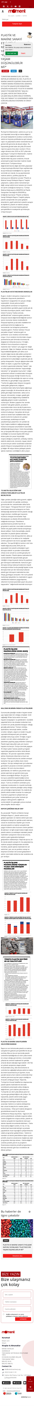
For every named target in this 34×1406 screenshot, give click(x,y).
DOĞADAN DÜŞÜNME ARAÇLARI (11, 1357)
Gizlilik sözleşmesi (11, 1314)
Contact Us (6, 1366)
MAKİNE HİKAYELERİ (8, 1349)
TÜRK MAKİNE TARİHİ (8, 1359)
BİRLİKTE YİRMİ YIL (7, 1363)
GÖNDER (23, 1319)
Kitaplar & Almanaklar (11, 1345)
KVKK (4, 1390)
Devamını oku (17, 1256)
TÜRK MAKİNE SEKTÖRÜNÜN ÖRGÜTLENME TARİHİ (15, 1354)
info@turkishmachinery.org (12, 1369)
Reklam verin (6, 1341)
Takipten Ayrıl (17, 24)
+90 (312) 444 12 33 (10, 1372)
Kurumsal (6, 1337)
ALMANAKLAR (6, 1351)
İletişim (4, 1343)
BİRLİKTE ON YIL (6, 1361)
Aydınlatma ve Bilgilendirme (13, 1390)
